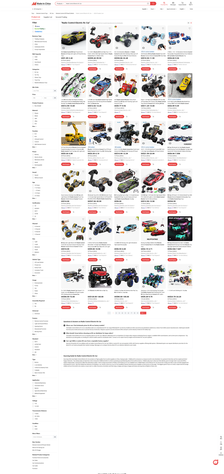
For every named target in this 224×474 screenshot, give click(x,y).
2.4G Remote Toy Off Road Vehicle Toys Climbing (99, 150)
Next (142, 313)
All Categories (37, 9)
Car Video (35, 460)
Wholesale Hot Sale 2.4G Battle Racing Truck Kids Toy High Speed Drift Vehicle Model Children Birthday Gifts (180, 245)
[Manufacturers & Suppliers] (41, 3)
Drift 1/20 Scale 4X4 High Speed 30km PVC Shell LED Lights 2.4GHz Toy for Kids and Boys (153, 197)
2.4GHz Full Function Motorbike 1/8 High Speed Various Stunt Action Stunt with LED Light (99, 244)
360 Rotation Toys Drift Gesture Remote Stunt (153, 55)
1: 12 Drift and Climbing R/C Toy (177, 290)
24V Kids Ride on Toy (98, 290)
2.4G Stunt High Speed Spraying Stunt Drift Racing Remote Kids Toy (100, 101)
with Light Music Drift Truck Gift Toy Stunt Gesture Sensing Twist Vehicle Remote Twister (73, 244)
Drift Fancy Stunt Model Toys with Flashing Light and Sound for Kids (125, 101)
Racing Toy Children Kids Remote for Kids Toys (152, 244)
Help (161, 9)
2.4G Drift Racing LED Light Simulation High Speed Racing (125, 243)
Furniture (34, 468)
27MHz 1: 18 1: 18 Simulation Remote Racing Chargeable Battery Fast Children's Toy (180, 54)
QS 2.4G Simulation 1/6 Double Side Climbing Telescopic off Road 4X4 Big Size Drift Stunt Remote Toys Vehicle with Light (126, 54)
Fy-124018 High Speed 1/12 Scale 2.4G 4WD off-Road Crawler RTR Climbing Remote (72, 292)
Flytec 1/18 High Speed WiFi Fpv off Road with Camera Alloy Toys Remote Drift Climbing (153, 101)
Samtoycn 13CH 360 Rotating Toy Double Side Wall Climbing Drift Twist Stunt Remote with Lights (152, 292)
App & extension (171, 9)
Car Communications (38, 463)
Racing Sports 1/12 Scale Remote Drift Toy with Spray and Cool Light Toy (126, 197)
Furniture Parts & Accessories (40, 457)
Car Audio (35, 466)
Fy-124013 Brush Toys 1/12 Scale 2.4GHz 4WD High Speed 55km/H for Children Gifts (100, 54)
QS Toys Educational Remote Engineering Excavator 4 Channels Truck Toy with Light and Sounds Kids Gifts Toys (73, 149)
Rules (191, 9)
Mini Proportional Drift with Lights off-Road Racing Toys (73, 54)
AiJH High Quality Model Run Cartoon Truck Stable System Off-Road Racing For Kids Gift (179, 102)
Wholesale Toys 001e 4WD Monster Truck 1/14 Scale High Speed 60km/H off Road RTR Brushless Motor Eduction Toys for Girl (100, 197)
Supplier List (48, 17)
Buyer (152, 9)
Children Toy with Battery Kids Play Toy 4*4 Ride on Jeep (126, 291)
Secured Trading (61, 17)
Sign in (190, 4)
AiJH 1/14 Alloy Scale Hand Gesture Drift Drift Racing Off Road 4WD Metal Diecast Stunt (126, 150)
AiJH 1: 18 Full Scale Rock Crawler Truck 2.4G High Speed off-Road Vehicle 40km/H (152, 150)
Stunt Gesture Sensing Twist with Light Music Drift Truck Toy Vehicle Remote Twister (72, 197)
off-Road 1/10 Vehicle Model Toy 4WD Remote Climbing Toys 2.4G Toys (180, 197)
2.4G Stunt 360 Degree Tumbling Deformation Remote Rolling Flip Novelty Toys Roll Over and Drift (73, 101)
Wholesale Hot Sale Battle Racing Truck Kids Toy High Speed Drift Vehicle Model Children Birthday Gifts (180, 149)
